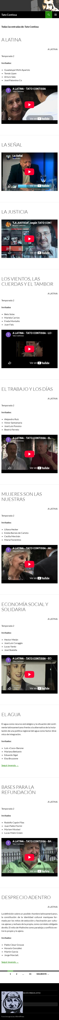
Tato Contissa (9, 14)
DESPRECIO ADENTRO (26, 897)
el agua (10, 714)
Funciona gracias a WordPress (12, 1016)
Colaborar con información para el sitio (21, 993)
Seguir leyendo (10, 765)
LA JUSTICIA (14, 212)
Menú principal (55, 14)
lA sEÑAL (11, 145)
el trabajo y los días (27, 389)
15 (30, 974)
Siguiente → (43, 974)
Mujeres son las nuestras (21, 496)
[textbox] (31, 753)
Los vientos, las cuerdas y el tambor (27, 281)
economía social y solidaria (24, 606)
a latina (11, 40)
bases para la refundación (18, 789)
